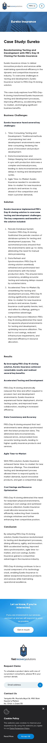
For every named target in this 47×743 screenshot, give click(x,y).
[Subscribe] (40, 685)
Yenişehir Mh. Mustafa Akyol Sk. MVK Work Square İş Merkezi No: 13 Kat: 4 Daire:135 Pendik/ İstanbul (22, 702)
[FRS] (12, 6)
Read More (8, 736)
